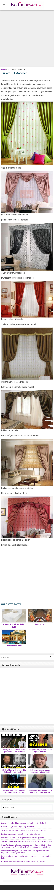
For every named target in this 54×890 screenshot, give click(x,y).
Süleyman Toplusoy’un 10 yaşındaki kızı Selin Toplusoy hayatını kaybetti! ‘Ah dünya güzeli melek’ (25, 852)
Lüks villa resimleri (14, 646)
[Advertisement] (27, 38)
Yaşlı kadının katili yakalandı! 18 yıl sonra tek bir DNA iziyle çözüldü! (40, 792)
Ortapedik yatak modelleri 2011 (13, 625)
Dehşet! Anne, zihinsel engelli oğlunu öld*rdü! (40, 751)
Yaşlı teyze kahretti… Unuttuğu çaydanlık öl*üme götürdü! (13, 791)
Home (3, 69)
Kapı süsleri (40, 624)
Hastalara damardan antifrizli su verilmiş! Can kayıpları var (22, 862)
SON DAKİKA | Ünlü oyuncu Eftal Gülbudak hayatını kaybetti (14, 771)
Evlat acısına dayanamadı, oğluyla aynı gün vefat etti (40, 771)
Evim (8, 69)
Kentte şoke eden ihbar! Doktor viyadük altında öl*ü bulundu (14, 751)
